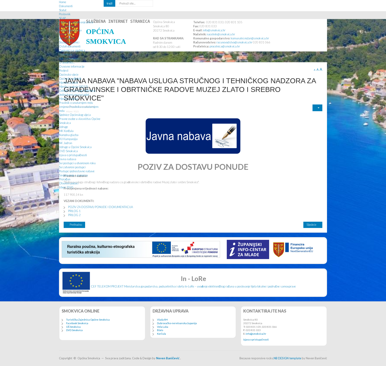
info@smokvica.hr (256, 333)
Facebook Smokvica (77, 323)
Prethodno (75, 224)
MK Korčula (66, 131)
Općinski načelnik (70, 78)
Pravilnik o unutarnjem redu (76, 102)
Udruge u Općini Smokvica (75, 147)
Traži (109, 3)
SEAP (62, 18)
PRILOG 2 (74, 215)
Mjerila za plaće (68, 82)
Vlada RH (162, 319)
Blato (160, 330)
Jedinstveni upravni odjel (74, 94)
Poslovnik (65, 14)
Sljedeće (311, 224)
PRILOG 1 (74, 211)
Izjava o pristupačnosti (73, 155)
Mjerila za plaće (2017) (73, 86)
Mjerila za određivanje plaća (76, 22)
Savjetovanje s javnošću (73, 175)
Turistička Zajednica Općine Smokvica (88, 319)
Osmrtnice (65, 54)
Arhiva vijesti (67, 38)
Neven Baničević (167, 358)
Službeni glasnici (69, 42)
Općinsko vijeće (68, 74)
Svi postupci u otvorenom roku (77, 163)
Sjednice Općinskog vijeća (75, 115)
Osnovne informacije (71, 66)
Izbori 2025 (66, 187)
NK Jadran (65, 143)
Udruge (63, 127)
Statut (62, 10)
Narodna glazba (68, 135)
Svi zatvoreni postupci (72, 167)
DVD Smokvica (68, 151)
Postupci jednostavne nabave (76, 171)
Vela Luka (162, 326)
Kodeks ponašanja (70, 30)
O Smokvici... (67, 62)
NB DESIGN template (287, 358)
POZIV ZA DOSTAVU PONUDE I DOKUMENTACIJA (100, 207)
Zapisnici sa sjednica (72, 50)
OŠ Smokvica (73, 326)
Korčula (161, 333)
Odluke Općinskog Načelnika (77, 90)
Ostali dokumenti (69, 46)
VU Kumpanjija (68, 139)
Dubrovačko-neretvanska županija (177, 323)
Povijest (63, 70)
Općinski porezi (68, 26)
